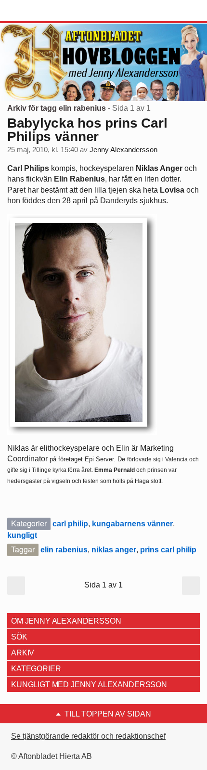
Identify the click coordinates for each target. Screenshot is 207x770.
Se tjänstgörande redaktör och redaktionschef (88, 736)
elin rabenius (64, 550)
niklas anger (113, 550)
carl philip (70, 524)
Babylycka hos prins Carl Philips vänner (87, 130)
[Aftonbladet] (43, 11)
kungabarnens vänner (132, 524)
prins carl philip (168, 550)
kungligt (22, 535)
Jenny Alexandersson (123, 150)
